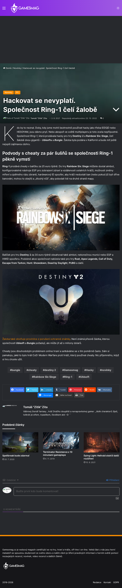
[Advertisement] (61, 40)
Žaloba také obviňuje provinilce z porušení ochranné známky (36, 338)
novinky (106, 370)
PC (17, 92)
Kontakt (107, 582)
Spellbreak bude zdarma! (15, 455)
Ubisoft (84, 376)
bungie (16, 370)
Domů (8, 68)
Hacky (90, 370)
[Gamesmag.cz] (25, 8)
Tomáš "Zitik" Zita (38, 118)
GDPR (116, 582)
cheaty (32, 370)
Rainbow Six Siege (45, 376)
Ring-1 (68, 376)
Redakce (97, 582)
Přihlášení (114, 480)
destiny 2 (50, 370)
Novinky (17, 68)
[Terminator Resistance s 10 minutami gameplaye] (61, 440)
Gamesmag (71, 370)
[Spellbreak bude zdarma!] (20, 442)
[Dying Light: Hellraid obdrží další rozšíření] (102, 442)
